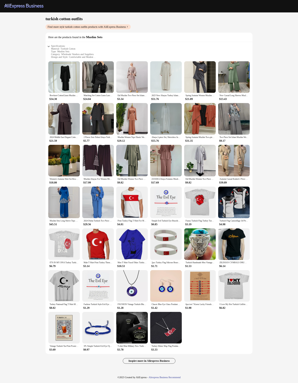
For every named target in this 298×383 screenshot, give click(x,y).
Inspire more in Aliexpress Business (149, 360)
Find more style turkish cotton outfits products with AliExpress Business (87, 26)
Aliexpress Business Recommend (165, 377)
